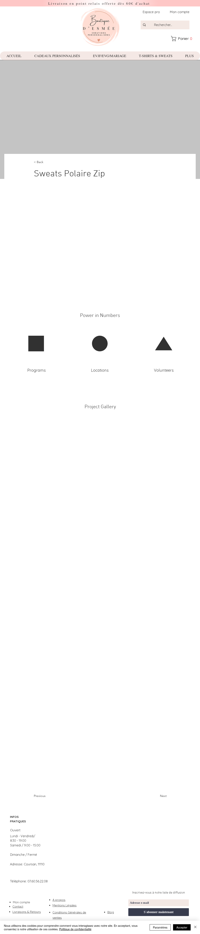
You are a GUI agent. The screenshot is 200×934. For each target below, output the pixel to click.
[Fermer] (195, 927)
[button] (183, 38)
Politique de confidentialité (75, 929)
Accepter (181, 927)
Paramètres (160, 927)
